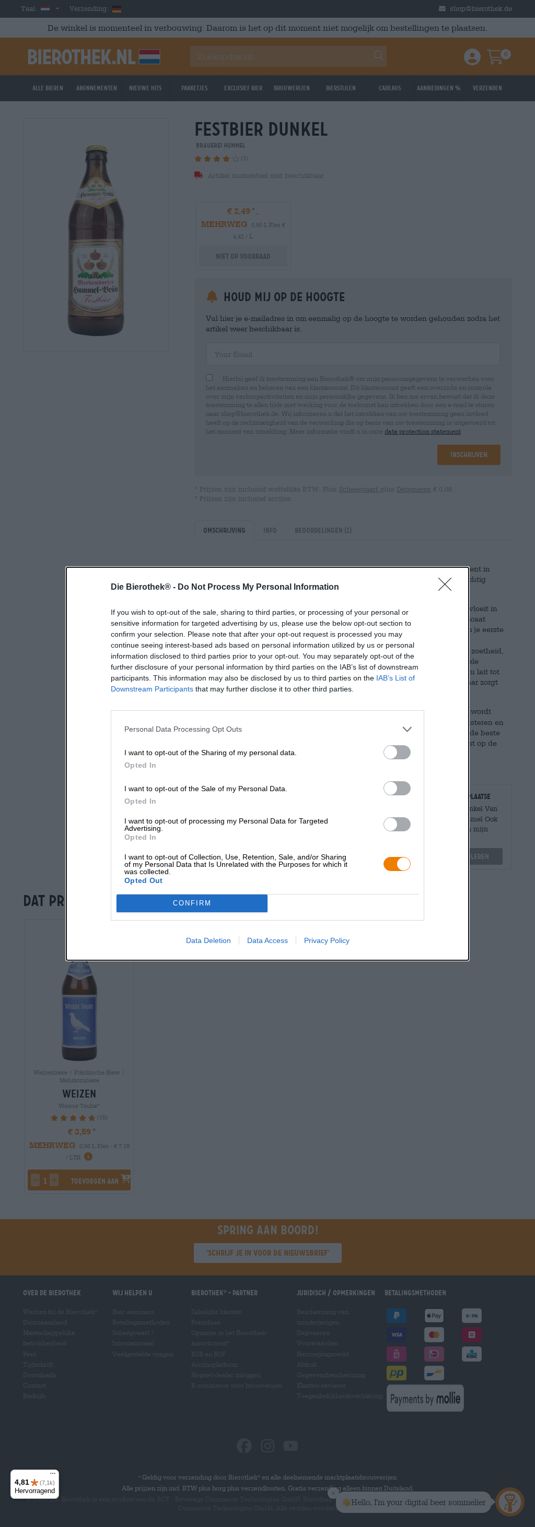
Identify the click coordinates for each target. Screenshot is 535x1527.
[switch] (397, 752)
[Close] (448, 588)
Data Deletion (208, 940)
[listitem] (267, 729)
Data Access (267, 940)
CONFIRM (192, 903)
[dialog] (267, 763)
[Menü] (52, 1476)
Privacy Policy (327, 940)
